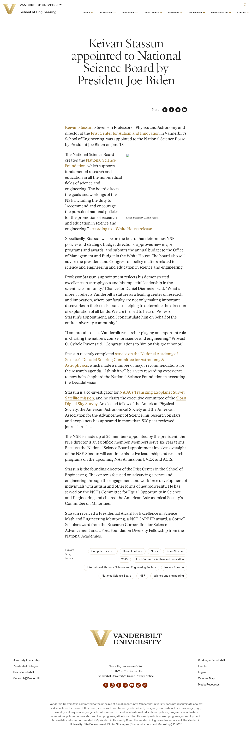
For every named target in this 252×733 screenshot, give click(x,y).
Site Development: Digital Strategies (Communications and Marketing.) (128, 724)
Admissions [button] (105, 12)
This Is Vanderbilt (23, 672)
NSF (142, 576)
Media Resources (209, 684)
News (154, 551)
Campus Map (206, 678)
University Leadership (26, 660)
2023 (124, 559)
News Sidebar (175, 551)
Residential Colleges (25, 666)
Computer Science (102, 551)
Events (202, 666)
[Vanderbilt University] (126, 638)
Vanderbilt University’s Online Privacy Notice (126, 676)
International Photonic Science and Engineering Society (121, 567)
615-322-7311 (118, 671)
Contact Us (135, 671)
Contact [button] (241, 12)
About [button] (86, 12)
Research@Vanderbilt (26, 678)
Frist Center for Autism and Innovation (125, 133)
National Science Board (116, 576)
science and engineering (169, 576)
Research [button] (173, 12)
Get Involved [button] (195, 12)
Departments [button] (151, 12)
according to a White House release (121, 228)
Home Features (132, 551)
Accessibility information (67, 720)
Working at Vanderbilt (211, 660)
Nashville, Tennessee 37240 (126, 666)
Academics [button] (128, 12)
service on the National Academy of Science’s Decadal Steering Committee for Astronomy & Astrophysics (121, 359)
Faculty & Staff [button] (219, 12)
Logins (202, 672)
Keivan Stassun (78, 127)
